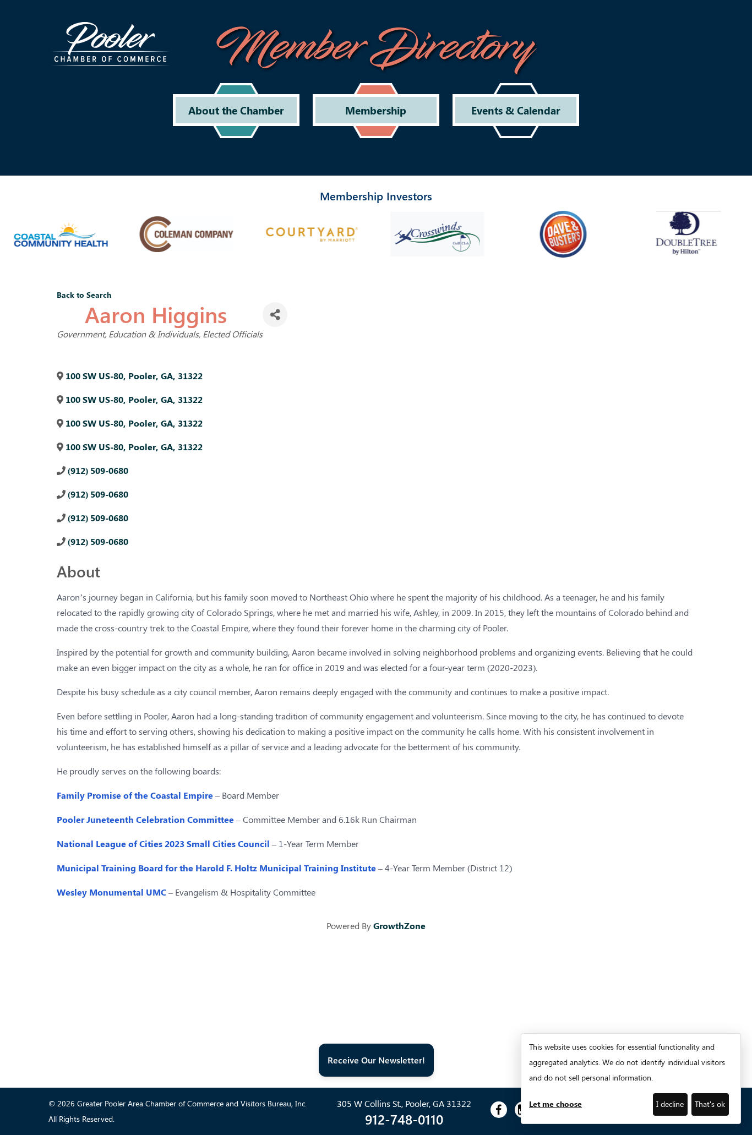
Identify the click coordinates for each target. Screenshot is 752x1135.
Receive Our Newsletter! (376, 1060)
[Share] (275, 314)
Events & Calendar (515, 110)
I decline (670, 1104)
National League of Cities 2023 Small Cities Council (163, 843)
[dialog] (631, 1078)
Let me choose (555, 1104)
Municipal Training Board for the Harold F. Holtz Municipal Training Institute (216, 868)
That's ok (710, 1104)
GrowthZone (399, 925)
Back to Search (84, 294)
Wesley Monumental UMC (111, 892)
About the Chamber (236, 110)
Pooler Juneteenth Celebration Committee (145, 819)
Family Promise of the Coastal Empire (135, 795)
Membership (375, 110)
